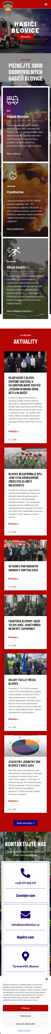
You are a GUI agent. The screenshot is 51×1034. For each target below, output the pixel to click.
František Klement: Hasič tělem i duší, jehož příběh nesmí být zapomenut (24, 624)
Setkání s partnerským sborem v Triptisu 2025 (23, 568)
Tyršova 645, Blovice (25, 966)
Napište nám (25, 937)
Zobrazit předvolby (25, 1023)
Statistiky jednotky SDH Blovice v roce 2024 (24, 763)
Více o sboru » (14, 153)
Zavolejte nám (25, 895)
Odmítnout (25, 1016)
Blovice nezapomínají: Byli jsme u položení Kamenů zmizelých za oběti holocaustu (25, 479)
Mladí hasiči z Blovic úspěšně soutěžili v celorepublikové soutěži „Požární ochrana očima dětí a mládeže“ (24, 385)
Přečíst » (13, 431)
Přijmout (25, 1008)
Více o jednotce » (15, 228)
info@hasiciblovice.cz (26, 924)
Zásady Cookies (24, 1030)
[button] (46, 979)
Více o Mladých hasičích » (20, 311)
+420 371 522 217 (25, 883)
